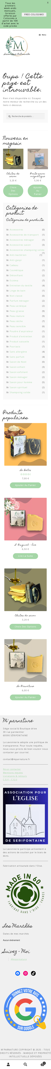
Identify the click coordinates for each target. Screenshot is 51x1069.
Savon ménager (19, 377)
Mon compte (8, 1064)
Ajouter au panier (37, 191)
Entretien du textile (21, 285)
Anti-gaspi (16, 260)
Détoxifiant (16, 275)
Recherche (25, 1064)
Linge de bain (18, 290)
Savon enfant (17, 367)
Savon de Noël (18, 361)
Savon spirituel (18, 387)
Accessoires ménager (22, 239)
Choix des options (13, 191)
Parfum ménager (19, 300)
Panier (39, 1062)
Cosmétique (16, 270)
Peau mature (17, 316)
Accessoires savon (20, 244)
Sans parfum (17, 356)
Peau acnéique (18, 305)
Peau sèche (16, 321)
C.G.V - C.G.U (10, 779)
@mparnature (19, 959)
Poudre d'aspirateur (21, 331)
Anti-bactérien (18, 255)
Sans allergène (18, 351)
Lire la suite (25, 556)
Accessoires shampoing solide (27, 250)
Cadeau (14, 265)
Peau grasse (17, 311)
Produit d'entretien (21, 336)
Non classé (16, 295)
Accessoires (16, 229)
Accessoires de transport (24, 234)
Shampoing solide (20, 392)
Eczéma (14, 280)
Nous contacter (12, 769)
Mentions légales (13, 772)
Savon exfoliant (19, 372)
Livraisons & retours (15, 776)
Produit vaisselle (19, 341)
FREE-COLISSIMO (34, 14)
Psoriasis (15, 346)
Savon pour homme (21, 382)
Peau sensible (18, 326)
